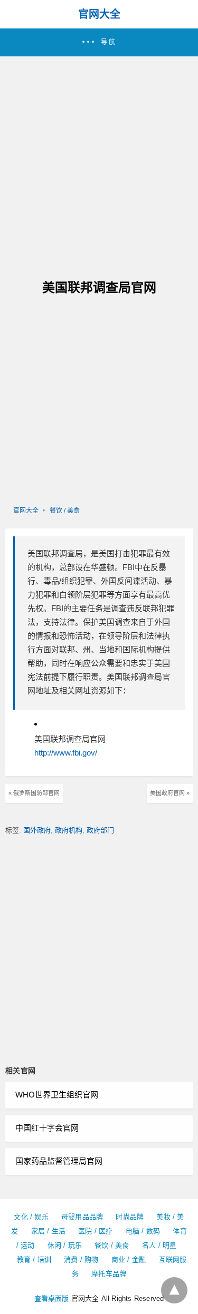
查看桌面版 (51, 1298)
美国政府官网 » (170, 793)
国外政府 (37, 830)
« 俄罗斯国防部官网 (34, 793)
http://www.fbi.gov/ (65, 752)
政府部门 (100, 830)
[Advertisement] (99, 160)
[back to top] (174, 1290)
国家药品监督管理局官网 (58, 1160)
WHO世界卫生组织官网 (56, 1094)
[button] (99, 42)
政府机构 (68, 830)
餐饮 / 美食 (65, 510)
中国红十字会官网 (47, 1127)
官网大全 (99, 14)
